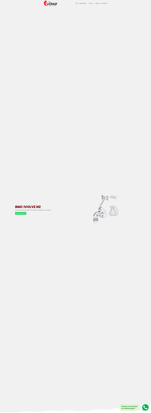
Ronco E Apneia (82, 3)
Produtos (91, 3)
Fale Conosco (104, 3)
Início (77, 3)
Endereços (97, 3)
